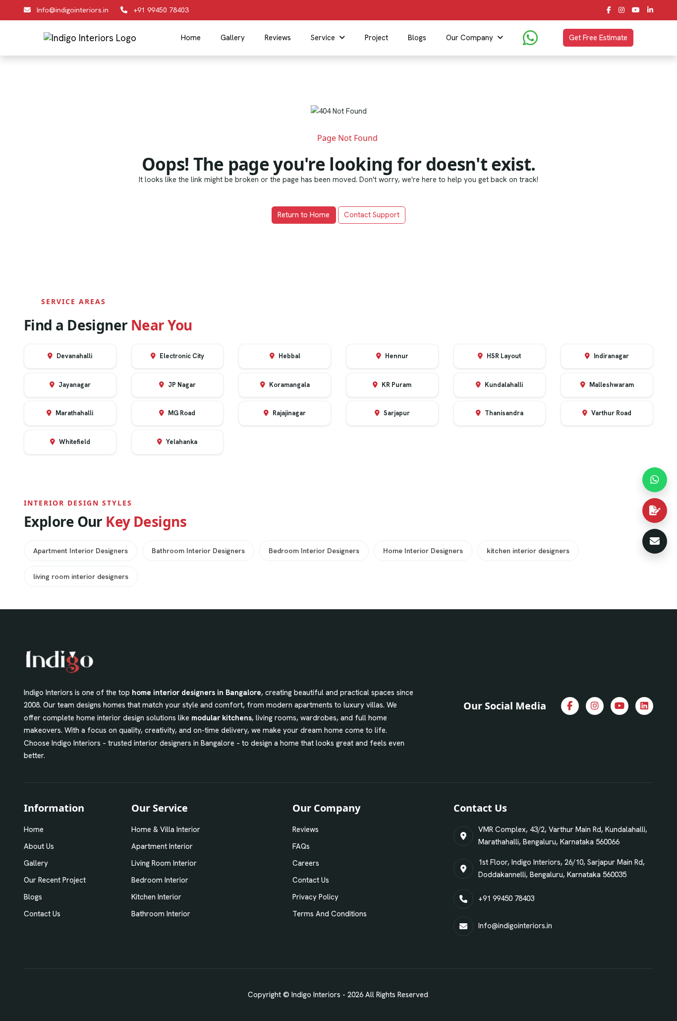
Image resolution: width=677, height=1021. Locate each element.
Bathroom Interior (160, 914)
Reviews (278, 38)
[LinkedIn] (650, 10)
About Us (39, 846)
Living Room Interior (164, 863)
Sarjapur (396, 413)
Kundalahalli (503, 385)
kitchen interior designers (528, 550)
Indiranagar (610, 356)
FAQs (301, 846)
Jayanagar (74, 385)
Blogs (417, 38)
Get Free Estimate (598, 38)
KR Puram (395, 385)
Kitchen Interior (156, 897)
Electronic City (181, 356)
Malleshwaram (611, 385)
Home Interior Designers (423, 550)
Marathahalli (73, 413)
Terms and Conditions (329, 914)
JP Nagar (181, 385)
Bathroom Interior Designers (198, 550)
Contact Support (371, 215)
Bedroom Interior (159, 880)
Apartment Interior (162, 846)
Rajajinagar (288, 413)
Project (376, 38)
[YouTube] (636, 10)
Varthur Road (610, 413)
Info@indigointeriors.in (73, 9)
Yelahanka (181, 442)
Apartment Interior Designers (80, 550)
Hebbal (288, 356)
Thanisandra (503, 413)
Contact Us (42, 914)
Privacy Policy (315, 897)
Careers (305, 863)
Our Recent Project (55, 880)
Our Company (469, 38)
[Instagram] (621, 10)
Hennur (396, 356)
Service (323, 38)
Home (191, 38)
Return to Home (304, 215)
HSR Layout (503, 356)
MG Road (181, 413)
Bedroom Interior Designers (314, 550)
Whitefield (73, 442)
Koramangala (289, 385)
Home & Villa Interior (165, 829)
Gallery (233, 38)
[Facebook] (609, 10)
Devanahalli (73, 356)
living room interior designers (80, 576)
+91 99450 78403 (161, 9)
